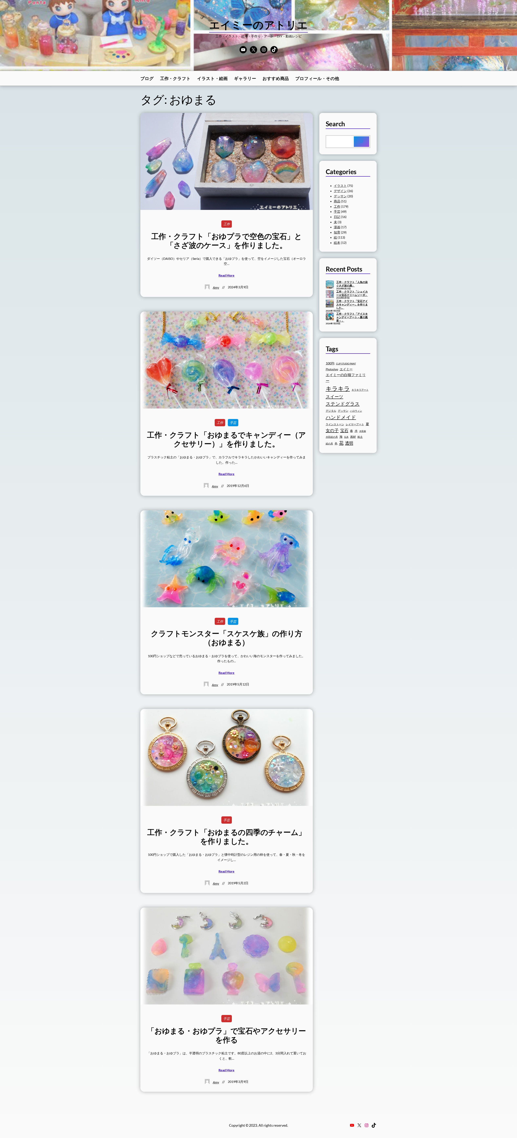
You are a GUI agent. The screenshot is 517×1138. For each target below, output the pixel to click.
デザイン (340, 191)
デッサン (340, 196)
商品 (337, 201)
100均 (330, 363)
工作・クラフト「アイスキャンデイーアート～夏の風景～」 (352, 317)
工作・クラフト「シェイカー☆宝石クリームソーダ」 (352, 293)
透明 (349, 442)
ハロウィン (356, 411)
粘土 (360, 436)
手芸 (233, 422)
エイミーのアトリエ (258, 24)
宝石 (344, 430)
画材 (353, 436)
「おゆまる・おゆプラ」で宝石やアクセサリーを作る (226, 1035)
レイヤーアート (355, 424)
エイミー (346, 369)
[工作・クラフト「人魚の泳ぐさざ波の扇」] (330, 284)
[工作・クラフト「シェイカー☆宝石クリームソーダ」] (330, 294)
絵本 (337, 242)
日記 (337, 217)
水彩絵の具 (332, 437)
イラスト (340, 185)
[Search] (361, 141)
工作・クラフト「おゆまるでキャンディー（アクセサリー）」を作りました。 (226, 439)
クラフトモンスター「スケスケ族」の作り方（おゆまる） (226, 638)
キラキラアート (360, 389)
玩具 (346, 437)
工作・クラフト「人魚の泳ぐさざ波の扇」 (352, 283)
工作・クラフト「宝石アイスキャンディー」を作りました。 (352, 304)
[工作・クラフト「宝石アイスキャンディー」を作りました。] (330, 303)
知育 (337, 232)
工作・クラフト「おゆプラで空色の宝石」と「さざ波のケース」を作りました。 (226, 240)
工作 (226, 224)
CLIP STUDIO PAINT (346, 363)
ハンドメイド (341, 417)
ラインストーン (335, 424)
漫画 (337, 227)
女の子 (332, 430)
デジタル (331, 410)
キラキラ (338, 388)
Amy (216, 287)
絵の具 (329, 443)
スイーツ (334, 396)
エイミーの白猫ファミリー (346, 378)
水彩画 (362, 431)
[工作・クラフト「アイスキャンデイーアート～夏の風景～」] (330, 316)
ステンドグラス (343, 403)
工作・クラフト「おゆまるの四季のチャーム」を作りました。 (226, 836)
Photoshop (332, 369)
